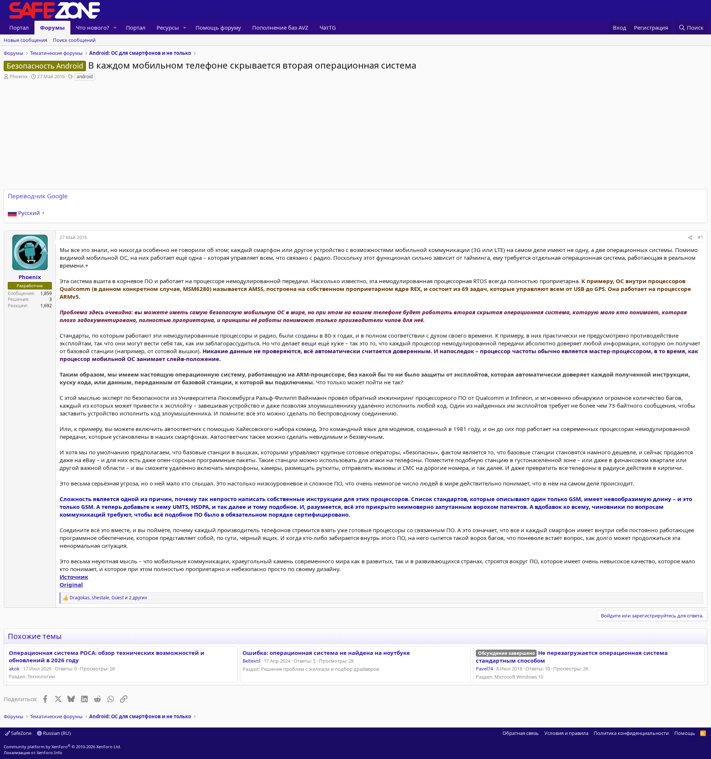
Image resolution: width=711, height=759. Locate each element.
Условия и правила (566, 733)
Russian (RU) (56, 733)
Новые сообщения (25, 40)
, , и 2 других (108, 598)
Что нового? (92, 27)
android (85, 76)
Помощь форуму (218, 27)
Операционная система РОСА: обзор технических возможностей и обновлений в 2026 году (106, 656)
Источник (74, 576)
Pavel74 (484, 668)
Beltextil (251, 660)
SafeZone (20, 733)
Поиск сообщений (74, 40)
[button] (115, 27)
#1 (700, 237)
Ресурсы (168, 27)
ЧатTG (328, 27)
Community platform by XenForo (62, 746)
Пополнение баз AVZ (280, 27)
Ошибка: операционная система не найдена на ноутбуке (326, 652)
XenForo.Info (49, 752)
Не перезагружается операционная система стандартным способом (571, 656)
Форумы (52, 27)
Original (71, 584)
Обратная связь (521, 733)
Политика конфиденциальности (631, 733)
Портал (19, 27)
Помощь (684, 733)
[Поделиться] (690, 237)
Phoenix (19, 76)
